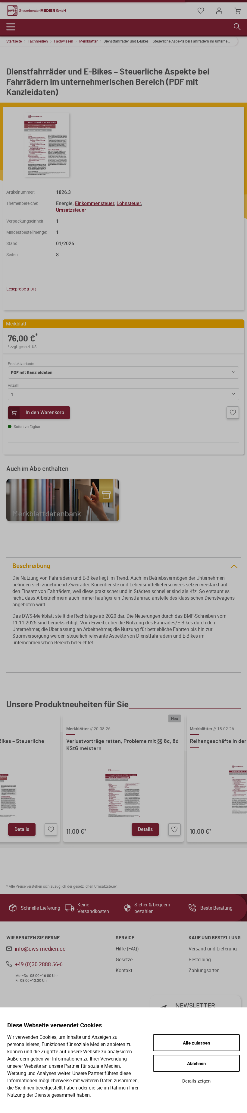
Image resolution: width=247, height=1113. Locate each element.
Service (125, 937)
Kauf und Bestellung (215, 937)
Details (21, 829)
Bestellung (200, 959)
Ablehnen (196, 1063)
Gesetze (124, 959)
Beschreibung (31, 566)
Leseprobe (21, 289)
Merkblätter (88, 41)
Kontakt (124, 970)
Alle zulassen (196, 1043)
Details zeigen (196, 1081)
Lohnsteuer (129, 203)
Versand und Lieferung (213, 948)
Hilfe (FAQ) (127, 948)
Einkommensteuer (94, 203)
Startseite (14, 41)
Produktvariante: (21, 363)
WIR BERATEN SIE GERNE (33, 937)
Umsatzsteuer (71, 210)
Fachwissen (63, 41)
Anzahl (13, 385)
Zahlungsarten (204, 970)
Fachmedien (38, 41)
